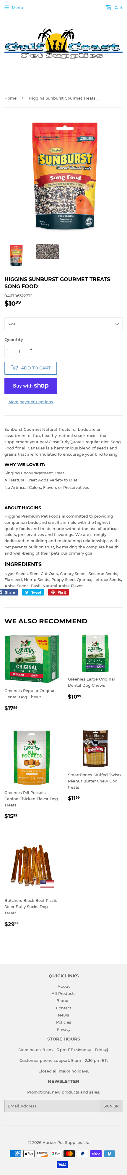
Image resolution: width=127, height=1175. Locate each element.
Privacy (64, 1029)
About (64, 986)
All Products (64, 993)
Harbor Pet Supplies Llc (66, 1142)
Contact (63, 1008)
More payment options (31, 401)
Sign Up (111, 1106)
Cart (118, 7)
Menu (17, 7)
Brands (63, 1000)
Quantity (13, 339)
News (63, 1015)
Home (10, 98)
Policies (63, 1022)
